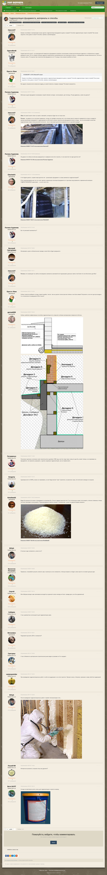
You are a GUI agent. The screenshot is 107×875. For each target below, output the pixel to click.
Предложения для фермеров (28, 10)
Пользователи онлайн (61, 10)
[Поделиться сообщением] (101, 30)
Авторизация (88, 18)
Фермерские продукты (11, 10)
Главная (8, 7)
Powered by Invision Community (53, 872)
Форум (18, 7)
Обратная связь (43, 870)
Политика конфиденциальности (57, 870)
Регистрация (100, 3)
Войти (53, 842)
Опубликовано (27, 29)
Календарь (28, 7)
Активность (73, 10)
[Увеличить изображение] (35, 807)
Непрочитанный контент (46, 10)
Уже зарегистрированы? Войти (85, 3)
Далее (10, 25)
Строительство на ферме (33, 20)
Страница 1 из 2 (20, 25)
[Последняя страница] (14, 25)
